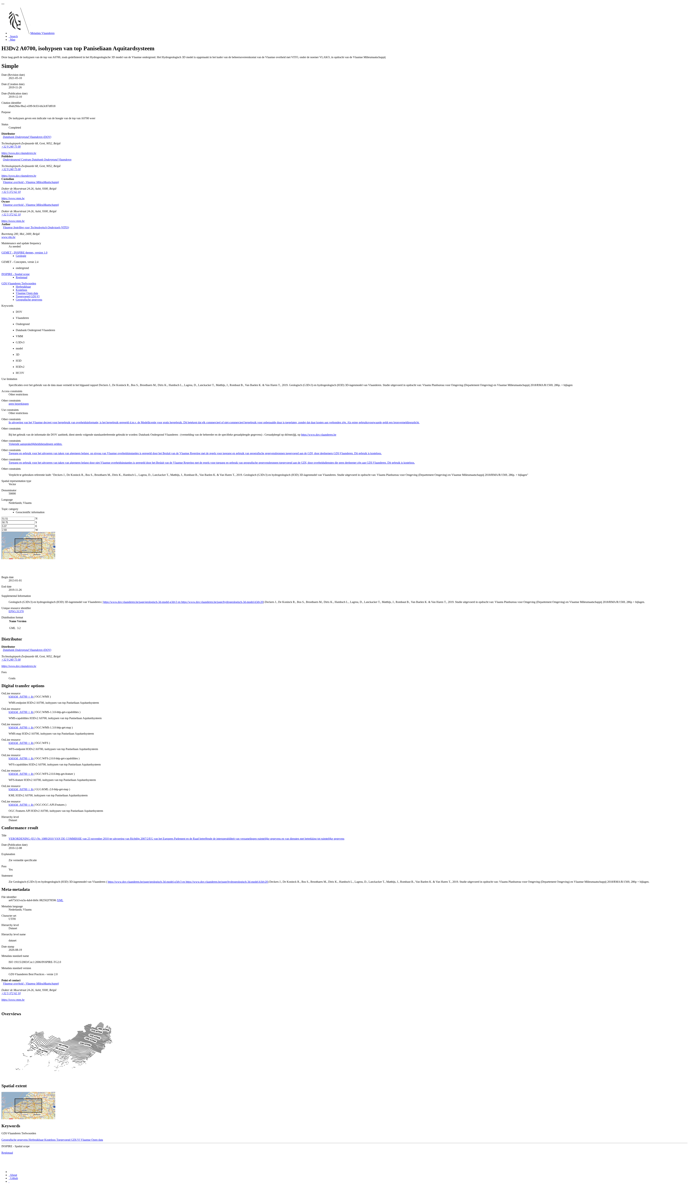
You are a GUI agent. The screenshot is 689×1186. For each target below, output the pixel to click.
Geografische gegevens (29, 299)
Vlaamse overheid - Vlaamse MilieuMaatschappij (31, 182)
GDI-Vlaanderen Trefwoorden (18, 283)
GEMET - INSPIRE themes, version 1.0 (24, 252)
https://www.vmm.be (13, 198)
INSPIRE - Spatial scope (15, 274)
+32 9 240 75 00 (11, 146)
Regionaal (21, 277)
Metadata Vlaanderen (42, 33)
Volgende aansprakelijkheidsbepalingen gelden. (35, 443)
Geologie (21, 255)
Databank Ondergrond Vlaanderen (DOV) (27, 136)
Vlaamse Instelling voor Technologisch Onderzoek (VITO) (36, 227)
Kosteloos (21, 289)
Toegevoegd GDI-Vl (27, 296)
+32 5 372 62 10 (11, 191)
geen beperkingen (19, 403)
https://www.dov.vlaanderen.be (18, 153)
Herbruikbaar (23, 286)
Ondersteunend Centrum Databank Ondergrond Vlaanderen (37, 159)
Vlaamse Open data (27, 293)
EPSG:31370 (16, 611)
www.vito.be (8, 237)
